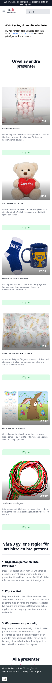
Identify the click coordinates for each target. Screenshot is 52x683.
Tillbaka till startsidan (22, 33)
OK (4, 679)
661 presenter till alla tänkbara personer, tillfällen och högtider (26, 3)
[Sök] (28, 11)
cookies (18, 668)
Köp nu (26, 152)
